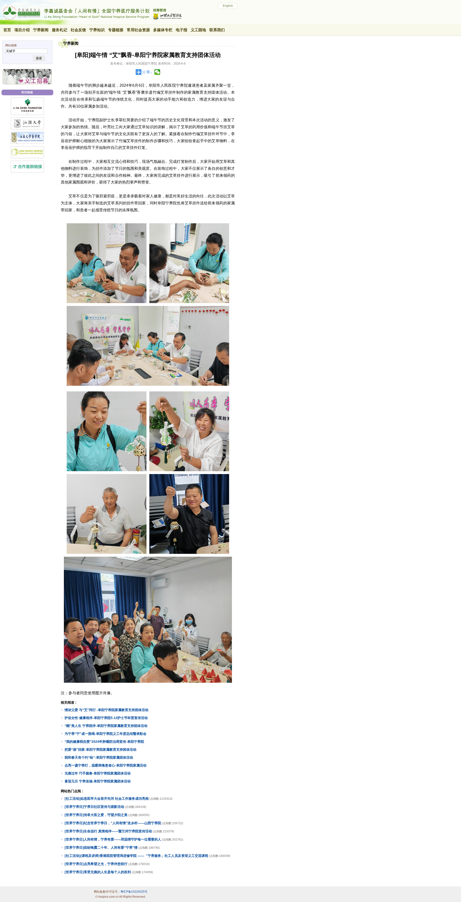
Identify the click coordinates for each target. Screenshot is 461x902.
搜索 (39, 58)
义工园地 (198, 30)
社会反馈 (78, 30)
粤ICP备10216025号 (134, 891)
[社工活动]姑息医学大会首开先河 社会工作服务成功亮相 (107, 798)
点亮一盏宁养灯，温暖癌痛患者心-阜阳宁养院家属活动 (105, 765)
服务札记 (59, 30)
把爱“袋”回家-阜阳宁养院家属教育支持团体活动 (100, 749)
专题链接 (115, 30)
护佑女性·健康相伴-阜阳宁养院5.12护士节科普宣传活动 (106, 718)
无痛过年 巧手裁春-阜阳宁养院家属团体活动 (98, 773)
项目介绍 (22, 30)
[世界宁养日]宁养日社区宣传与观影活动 (94, 807)
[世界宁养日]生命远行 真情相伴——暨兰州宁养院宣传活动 (108, 831)
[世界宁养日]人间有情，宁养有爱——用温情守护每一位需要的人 (113, 839)
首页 (7, 30)
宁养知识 (97, 30)
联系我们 (217, 30)
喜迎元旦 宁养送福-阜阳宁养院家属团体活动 (98, 781)
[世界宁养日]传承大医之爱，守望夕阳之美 (96, 815)
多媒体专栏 (162, 30)
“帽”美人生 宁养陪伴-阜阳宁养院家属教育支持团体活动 (106, 726)
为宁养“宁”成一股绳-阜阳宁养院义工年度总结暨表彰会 (105, 734)
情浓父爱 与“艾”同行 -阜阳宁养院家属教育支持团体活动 (106, 710)
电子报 (181, 30)
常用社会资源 (138, 30)
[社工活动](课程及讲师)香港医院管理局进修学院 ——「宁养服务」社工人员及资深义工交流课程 (136, 856)
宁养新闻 (41, 30)
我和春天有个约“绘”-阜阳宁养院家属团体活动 (99, 757)
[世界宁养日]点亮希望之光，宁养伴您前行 (96, 864)
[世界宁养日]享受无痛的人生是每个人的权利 (98, 872)
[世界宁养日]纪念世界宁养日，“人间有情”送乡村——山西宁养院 (113, 823)
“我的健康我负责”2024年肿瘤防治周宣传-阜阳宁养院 (104, 742)
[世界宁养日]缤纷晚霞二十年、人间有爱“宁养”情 (101, 847)
